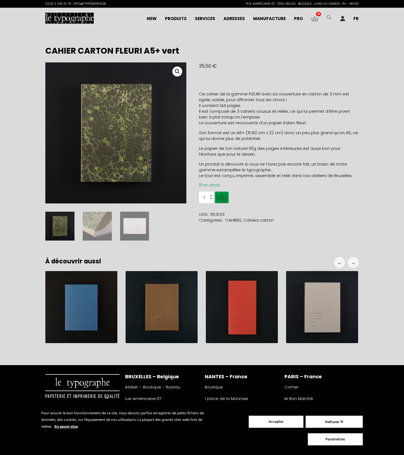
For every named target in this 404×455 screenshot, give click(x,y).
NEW (152, 18)
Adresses (234, 18)
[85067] (222, 197)
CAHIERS (233, 220)
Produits (176, 18)
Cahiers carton (258, 220)
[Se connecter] (342, 19)
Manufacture (269, 18)
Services (205, 18)
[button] (329, 19)
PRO (298, 18)
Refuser (333, 422)
